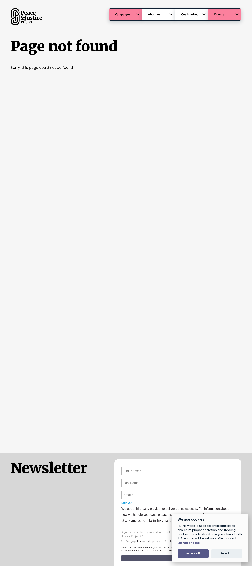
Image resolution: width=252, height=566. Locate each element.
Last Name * (131, 480)
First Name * (131, 468)
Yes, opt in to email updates (143, 541)
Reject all (226, 553)
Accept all (193, 553)
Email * (128, 492)
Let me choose (189, 543)
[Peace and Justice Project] (26, 23)
